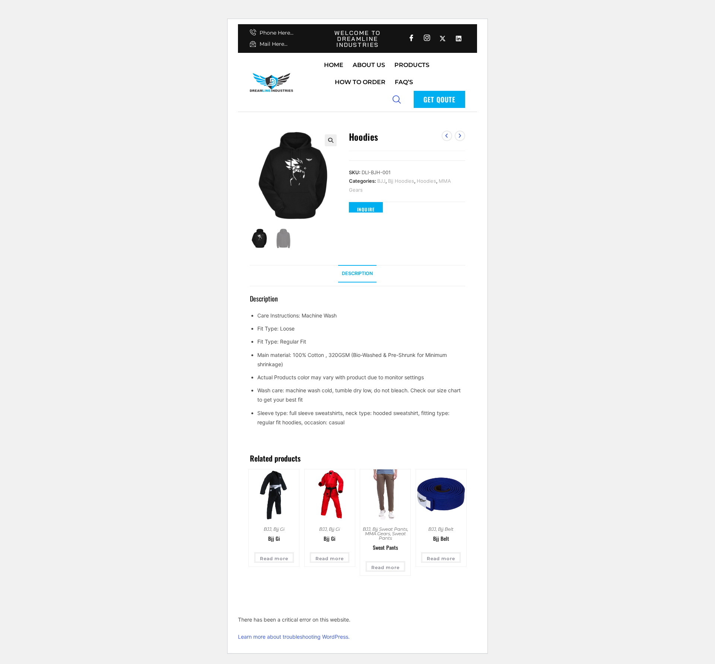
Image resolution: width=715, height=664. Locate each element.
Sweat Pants (392, 536)
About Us (369, 64)
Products (411, 64)
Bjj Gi (279, 529)
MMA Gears (377, 533)
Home (333, 64)
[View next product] (460, 136)
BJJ (381, 181)
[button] (331, 140)
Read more (274, 558)
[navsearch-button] (397, 99)
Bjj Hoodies (401, 181)
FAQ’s (404, 82)
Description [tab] (357, 273)
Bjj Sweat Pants (389, 529)
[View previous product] (447, 136)
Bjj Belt (446, 529)
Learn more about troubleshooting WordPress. (294, 636)
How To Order (360, 82)
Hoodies (426, 181)
